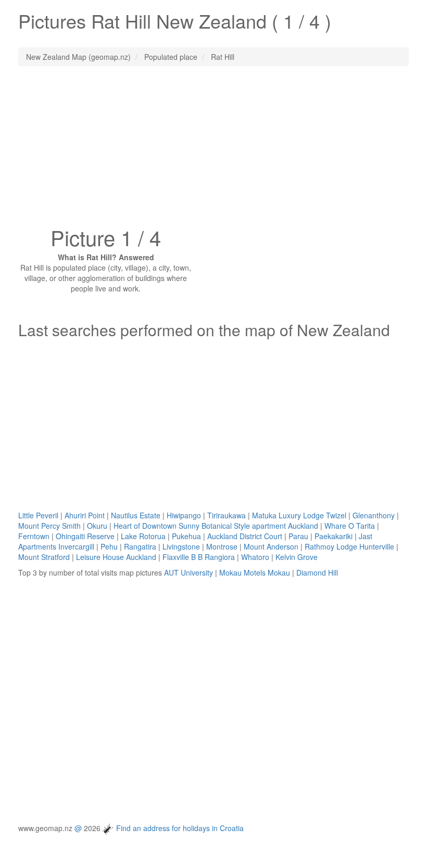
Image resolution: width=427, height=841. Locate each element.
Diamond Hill (317, 572)
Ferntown (33, 536)
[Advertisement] (213, 149)
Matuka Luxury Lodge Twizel (299, 515)
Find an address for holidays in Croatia (180, 827)
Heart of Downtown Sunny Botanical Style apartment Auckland (216, 525)
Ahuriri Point (85, 515)
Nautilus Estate (135, 515)
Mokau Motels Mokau (254, 572)
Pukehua (186, 536)
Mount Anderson (271, 546)
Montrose (221, 546)
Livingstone (181, 546)
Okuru (97, 525)
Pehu (109, 546)
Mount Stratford (44, 557)
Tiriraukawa (226, 515)
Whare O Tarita (349, 525)
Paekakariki (334, 536)
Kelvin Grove (296, 557)
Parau (298, 536)
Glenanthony (374, 515)
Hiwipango (184, 515)
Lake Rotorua (143, 536)
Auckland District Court (244, 536)
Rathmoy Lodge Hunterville (349, 546)
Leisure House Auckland (116, 557)
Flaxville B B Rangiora (198, 557)
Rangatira (140, 546)
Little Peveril (38, 515)
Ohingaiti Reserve (85, 536)
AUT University (188, 572)
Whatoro (255, 557)
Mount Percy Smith (49, 525)
